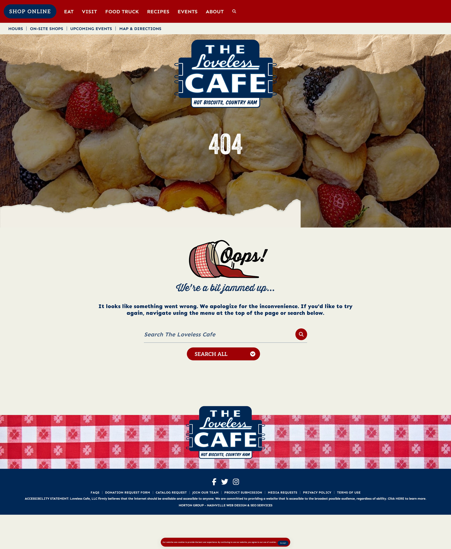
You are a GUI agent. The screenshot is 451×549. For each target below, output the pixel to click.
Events (188, 11)
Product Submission (243, 492)
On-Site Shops (46, 28)
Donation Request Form (127, 492)
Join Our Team (205, 492)
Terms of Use (349, 492)
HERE (400, 498)
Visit (89, 11)
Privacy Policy (317, 492)
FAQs (95, 492)
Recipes (158, 11)
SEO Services (261, 505)
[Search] (301, 334)
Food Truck (122, 11)
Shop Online (30, 12)
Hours (15, 28)
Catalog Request (171, 492)
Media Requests (282, 492)
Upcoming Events (91, 28)
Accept (283, 543)
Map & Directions (140, 28)
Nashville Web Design (227, 505)
